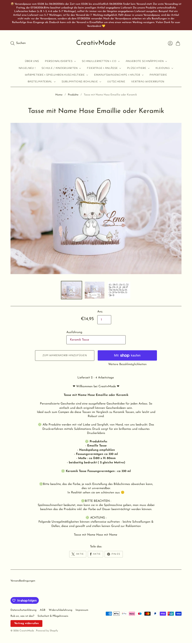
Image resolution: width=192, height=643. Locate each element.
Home (58, 94)
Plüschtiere (136, 68)
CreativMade (96, 43)
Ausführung (74, 332)
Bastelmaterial (40, 81)
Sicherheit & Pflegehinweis (53, 616)
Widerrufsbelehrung (60, 610)
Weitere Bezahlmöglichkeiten (127, 364)
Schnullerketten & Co (99, 61)
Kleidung (163, 68)
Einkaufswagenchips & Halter (117, 75)
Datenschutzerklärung (23, 610)
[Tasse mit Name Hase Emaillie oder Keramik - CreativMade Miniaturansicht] (71, 290)
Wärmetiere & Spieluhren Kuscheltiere (55, 75)
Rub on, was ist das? (22, 616)
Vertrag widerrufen (147, 81)
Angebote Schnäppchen (145, 61)
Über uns (32, 61)
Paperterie (158, 75)
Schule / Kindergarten (60, 68)
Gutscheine (116, 81)
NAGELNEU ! (27, 68)
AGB (42, 610)
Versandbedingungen (22, 580)
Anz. (100, 311)
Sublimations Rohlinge (80, 81)
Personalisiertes (59, 61)
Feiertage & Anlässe (102, 68)
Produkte (73, 94)
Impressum (82, 610)
